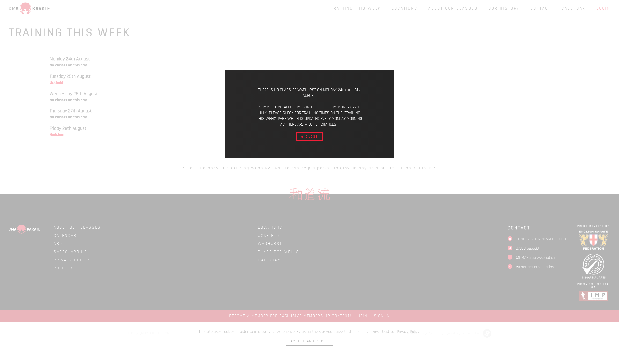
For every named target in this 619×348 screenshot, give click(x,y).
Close (311, 136)
